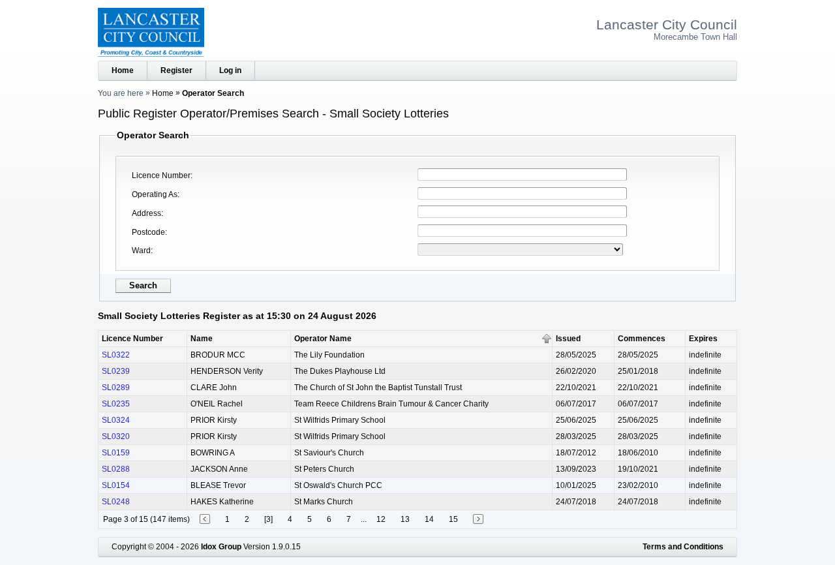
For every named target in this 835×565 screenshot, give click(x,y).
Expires (703, 338)
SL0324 (116, 420)
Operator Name (323, 338)
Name (201, 338)
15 (453, 519)
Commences (641, 338)
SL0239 (116, 371)
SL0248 (116, 501)
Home (123, 70)
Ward (141, 250)
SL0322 (116, 354)
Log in (230, 70)
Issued (568, 338)
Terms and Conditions (683, 546)
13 (405, 519)
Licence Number (161, 175)
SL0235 (116, 403)
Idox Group (221, 546)
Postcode (148, 232)
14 (429, 519)
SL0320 (116, 436)
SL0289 (116, 387)
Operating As (154, 194)
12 (381, 519)
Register (176, 70)
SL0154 (116, 485)
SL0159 (116, 452)
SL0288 (116, 469)
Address (146, 213)
